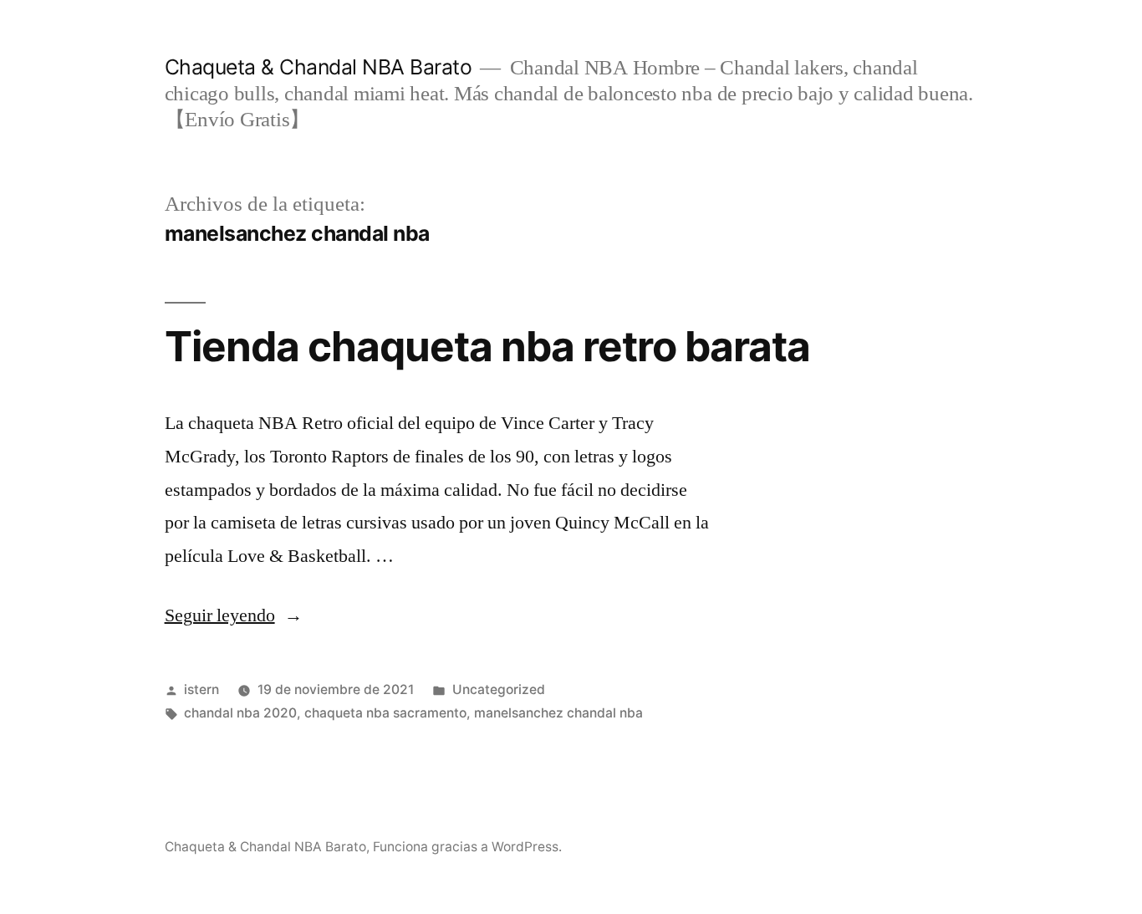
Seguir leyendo (234, 615)
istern (201, 689)
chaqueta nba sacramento (385, 713)
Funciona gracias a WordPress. (467, 847)
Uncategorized (498, 689)
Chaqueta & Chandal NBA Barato (318, 66)
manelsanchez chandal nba (558, 713)
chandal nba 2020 (240, 713)
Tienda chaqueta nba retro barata (487, 346)
